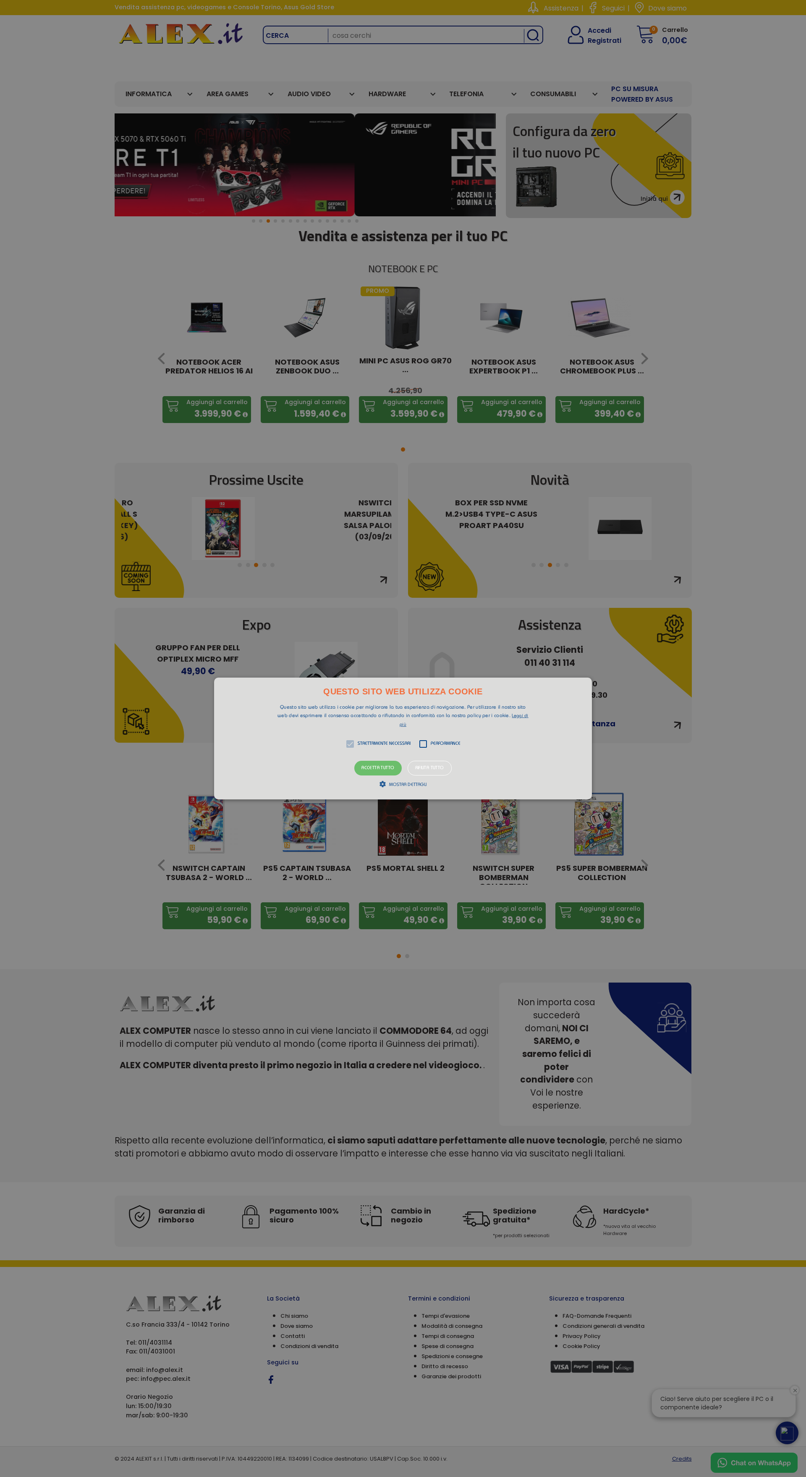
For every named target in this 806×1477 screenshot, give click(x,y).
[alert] (403, 738)
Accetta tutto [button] (377, 768)
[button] (403, 738)
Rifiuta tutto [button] (429, 768)
